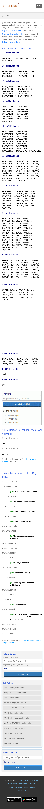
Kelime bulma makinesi (11, 42)
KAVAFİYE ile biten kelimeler (15, 728)
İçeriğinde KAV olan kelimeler (15, 693)
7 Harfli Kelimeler (10, 255)
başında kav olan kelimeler (12, 30)
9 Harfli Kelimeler (10, 185)
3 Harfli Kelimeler (10, 379)
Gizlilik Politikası (29, 787)
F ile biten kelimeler (11, 743)
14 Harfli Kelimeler (10, 66)
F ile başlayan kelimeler (13, 733)
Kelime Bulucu (12, 783)
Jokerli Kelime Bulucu (15, 787)
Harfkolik (32, 783)
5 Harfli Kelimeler (10, 353)
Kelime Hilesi (23, 783)
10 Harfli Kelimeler (10, 156)
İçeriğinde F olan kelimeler (14, 738)
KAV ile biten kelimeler (12, 698)
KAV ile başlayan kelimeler (14, 688)
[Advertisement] (22, 325)
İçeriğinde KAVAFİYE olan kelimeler (17, 723)
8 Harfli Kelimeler (10, 213)
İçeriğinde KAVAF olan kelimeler (16, 708)
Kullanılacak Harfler (10, 657)
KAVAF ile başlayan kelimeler (15, 703)
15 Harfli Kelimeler (10, 53)
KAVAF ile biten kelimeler (13, 713)
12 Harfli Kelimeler (10, 101)
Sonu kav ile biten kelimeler (12, 34)
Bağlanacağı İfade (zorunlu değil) (15, 665)
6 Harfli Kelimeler (10, 284)
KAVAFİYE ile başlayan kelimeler (16, 718)
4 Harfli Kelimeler (10, 369)
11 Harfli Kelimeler (10, 126)
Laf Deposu (34, 780)
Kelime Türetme (24, 780)
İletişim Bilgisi (22, 790)
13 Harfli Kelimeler (10, 81)
